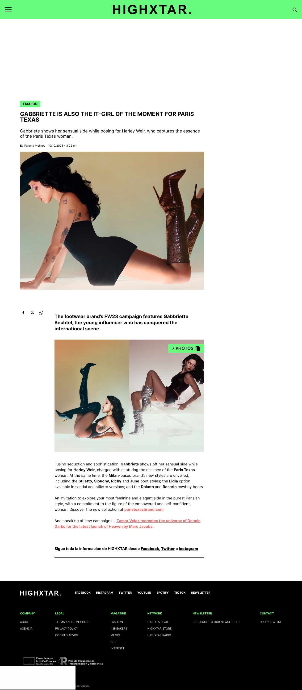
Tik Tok (179, 592)
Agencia (26, 628)
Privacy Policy (66, 628)
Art (113, 641)
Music (115, 635)
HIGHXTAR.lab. (158, 622)
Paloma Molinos (34, 145)
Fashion (30, 104)
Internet (118, 648)
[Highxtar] (152, 9)
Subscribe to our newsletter (216, 622)
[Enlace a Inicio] (40, 594)
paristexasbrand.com (144, 509)
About (25, 622)
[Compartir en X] (32, 312)
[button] (8, 9)
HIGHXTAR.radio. (159, 635)
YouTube (144, 592)
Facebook (150, 548)
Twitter (168, 548)
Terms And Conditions (72, 622)
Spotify (162, 592)
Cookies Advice (67, 635)
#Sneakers (119, 628)
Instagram (188, 548)
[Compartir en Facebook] (23, 312)
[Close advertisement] (70, 670)
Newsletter (200, 592)
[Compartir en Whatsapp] (41, 312)
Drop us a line (271, 622)
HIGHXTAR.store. (159, 628)
